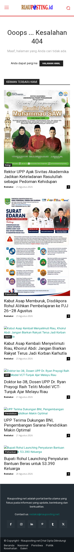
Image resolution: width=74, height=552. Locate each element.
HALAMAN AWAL (51, 63)
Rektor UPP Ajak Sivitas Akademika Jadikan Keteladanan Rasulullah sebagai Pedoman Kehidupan (36, 176)
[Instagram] (21, 524)
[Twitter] (63, 524)
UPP (7, 375)
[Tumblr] (53, 524)
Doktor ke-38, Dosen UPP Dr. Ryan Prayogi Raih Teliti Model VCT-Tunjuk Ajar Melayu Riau (35, 386)
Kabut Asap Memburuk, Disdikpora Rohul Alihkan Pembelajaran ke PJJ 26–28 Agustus (36, 306)
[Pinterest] (42, 524)
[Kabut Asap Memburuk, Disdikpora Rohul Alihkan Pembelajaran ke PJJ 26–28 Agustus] (37, 246)
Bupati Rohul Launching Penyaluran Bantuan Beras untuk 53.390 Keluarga (36, 463)
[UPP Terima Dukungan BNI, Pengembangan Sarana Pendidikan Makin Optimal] (37, 411)
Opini (8, 336)
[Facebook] (11, 524)
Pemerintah (11, 294)
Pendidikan (11, 413)
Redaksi (8, 186)
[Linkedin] (32, 524)
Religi (8, 165)
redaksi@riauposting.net (44, 514)
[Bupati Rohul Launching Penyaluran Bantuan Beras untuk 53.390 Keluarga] (37, 449)
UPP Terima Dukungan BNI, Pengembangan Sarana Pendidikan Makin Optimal (35, 425)
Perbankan (10, 452)
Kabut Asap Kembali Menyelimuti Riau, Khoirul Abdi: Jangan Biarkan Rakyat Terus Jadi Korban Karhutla (35, 348)
